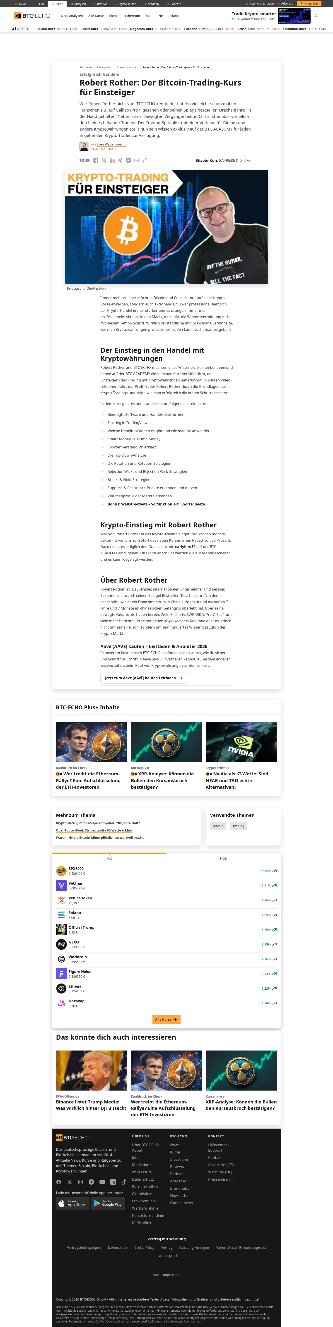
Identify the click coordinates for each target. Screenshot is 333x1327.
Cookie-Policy (144, 1247)
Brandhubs (179, 1188)
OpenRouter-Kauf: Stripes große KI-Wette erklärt (94, 830)
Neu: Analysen (72, 16)
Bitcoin (114, 16)
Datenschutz (143, 1179)
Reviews (177, 1166)
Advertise (287, 3)
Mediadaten (142, 1164)
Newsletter (179, 1195)
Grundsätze (142, 1193)
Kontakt (215, 1157)
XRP (148, 16)
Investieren (179, 1159)
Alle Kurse (96, 16)
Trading (238, 826)
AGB (156, 1274)
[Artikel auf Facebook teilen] (96, 160)
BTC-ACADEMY (137, 373)
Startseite (86, 67)
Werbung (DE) (220, 1172)
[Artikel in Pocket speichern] (128, 160)
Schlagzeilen (104, 67)
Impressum (142, 1172)
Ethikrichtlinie (144, 1200)
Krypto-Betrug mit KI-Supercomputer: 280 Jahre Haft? (98, 823)
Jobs (135, 1157)
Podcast (177, 1173)
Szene (120, 67)
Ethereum (132, 16)
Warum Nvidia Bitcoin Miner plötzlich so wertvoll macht (100, 837)
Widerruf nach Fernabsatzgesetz (241, 1247)
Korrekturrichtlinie (148, 1215)
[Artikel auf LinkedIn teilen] (112, 160)
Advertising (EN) (222, 1164)
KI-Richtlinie (142, 1222)
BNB (160, 16)
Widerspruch (168, 1255)
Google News (181, 1202)
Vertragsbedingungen (84, 1247)
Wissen (133, 67)
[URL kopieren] (144, 160)
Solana (174, 16)
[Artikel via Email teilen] (136, 160)
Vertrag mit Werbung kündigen (185, 1247)
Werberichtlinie (145, 1208)
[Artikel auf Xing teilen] (120, 160)
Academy (178, 1181)
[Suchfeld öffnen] (316, 15)
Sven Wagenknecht (111, 144)
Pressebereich (220, 1179)
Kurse (175, 1152)
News (175, 1144)
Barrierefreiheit (145, 1186)
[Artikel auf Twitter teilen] (104, 160)
